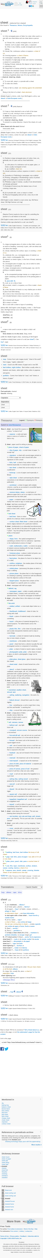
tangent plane (14, 581)
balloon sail (13, 725)
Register (35, 1)
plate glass (13, 659)
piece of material (25, 764)
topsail (11, 804)
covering (30, 870)
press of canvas (14, 769)
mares (32, 926)
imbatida (14, 935)
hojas (17, 950)
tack (14, 692)
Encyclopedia (28, 25)
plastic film (13, 629)
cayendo (38, 924)
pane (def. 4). (11, 281)
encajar (22, 935)
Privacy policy (14, 1236)
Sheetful (4, 1172)
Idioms (20, 25)
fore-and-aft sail (14, 735)
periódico (17, 930)
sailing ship (13, 779)
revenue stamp (14, 492)
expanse (12, 434)
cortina (22, 922)
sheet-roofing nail (10, 1193)
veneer (5, 868)
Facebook (30, 6)
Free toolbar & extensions (14, 1229)
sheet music (6, 1157)
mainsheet (12, 690)
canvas (20, 722)
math (11, 546)
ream (4, 364)
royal (11, 774)
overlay (10, 868)
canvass (14, 722)
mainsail (12, 758)
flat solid (12, 603)
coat (7, 866)
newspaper (13, 591)
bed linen (12, 516)
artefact (11, 606)
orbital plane (13, 568)
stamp (22, 492)
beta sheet (5, 1116)
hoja (2, 892)
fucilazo (19, 945)
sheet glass (21, 659)
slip (20, 450)
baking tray (5, 1105)
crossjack (12, 730)
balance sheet (6, 1107)
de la (31, 937)
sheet (32, 339)
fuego (29, 922)
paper (11, 499)
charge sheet (6, 1118)
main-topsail (13, 761)
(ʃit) (11, 237)
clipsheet (4, 1122)
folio (11, 462)
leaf (14, 462)
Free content (14, 1231)
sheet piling (5, 1162)
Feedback (23, 1236)
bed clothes (7, 367)
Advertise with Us (33, 1236)
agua (16, 926)
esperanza (37, 937)
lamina (16, 868)
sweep (24, 870)
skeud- (3, 98)
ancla (27, 937)
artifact (17, 606)
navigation (25, 695)
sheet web (5, 1164)
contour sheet (14, 521)
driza (20, 892)
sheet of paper (24, 447)
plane (10, 536)
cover (11, 828)
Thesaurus (13, 25)
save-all (12, 784)
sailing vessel (23, 779)
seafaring (18, 695)
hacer (31, 915)
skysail (11, 789)
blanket (36, 870)
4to (3, 1103)
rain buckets (13, 816)
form (16, 539)
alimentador (18, 941)
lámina (26, 907)
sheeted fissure (10, 1201)
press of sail (25, 769)
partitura (26, 950)
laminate (12, 636)
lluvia (22, 926)
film (19, 629)
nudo (16, 939)
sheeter (4, 1168)
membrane (13, 641)
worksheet (12, 485)
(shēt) (14, 31)
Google (33, 6)
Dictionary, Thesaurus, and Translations (29, 1221)
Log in (34, 3)
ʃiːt (9, 153)
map (4, 359)
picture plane (13, 573)
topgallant (12, 799)
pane (25, 861)
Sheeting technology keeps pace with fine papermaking (22, 1141)
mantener (34, 933)
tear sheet (12, 467)
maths (25, 546)
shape (11, 539)
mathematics (18, 546)
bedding (9, 852)
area (14, 870)
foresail (12, 740)
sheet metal (13, 664)
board (11, 621)
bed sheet (12, 513)
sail (10, 722)
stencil (11, 669)
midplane (19, 563)
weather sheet (21, 690)
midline (12, 563)
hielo (21, 943)
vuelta (29, 939)
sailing (11, 695)
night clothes (16, 367)
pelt (33, 816)
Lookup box (28, 1231)
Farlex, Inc (18, 1238)
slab (21, 861)
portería (7, 935)
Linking (21, 1231)
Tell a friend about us (31, 1030)
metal (16, 948)
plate (11, 649)
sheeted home (9, 1204)
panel (11, 644)
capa (14, 892)
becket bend (6, 1109)
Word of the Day (28, 1229)
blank (11, 616)
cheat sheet (5, 1120)
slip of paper (13, 450)
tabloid (11, 588)
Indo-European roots (14, 98)
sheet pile (5, 1160)
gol (31, 935)
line (2, 342)
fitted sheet (23, 521)
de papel (27, 941)
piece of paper (13, 447)
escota (15, 928)
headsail (12, 753)
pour (8, 818)
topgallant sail (22, 799)
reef (10, 745)
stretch (19, 870)
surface (28, 866)
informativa (30, 913)
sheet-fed (5, 1170)
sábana (8, 892)
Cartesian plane (14, 553)
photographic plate (15, 652)
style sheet (13, 478)
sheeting (4, 1174)
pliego (7, 911)
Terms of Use (4, 1236)
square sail (13, 794)
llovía (27, 926)
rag (15, 588)
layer (15, 866)
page (8, 857)
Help (36, 1229)
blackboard (13, 611)
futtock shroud (14, 700)
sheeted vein (9, 1209)
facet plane (13, 558)
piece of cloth (14, 764)
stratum (34, 866)
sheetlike (4, 1177)
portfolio (6, 375)
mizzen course (22, 730)
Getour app (20, 3)
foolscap (12, 472)
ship (10, 710)
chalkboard (22, 611)
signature (12, 455)
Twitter (31, 6)
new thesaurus (14, 425)
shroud (9, 692)
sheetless (5, 1175)
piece (12, 861)
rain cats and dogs (25, 816)
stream (38, 816)
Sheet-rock (8, 1190)
